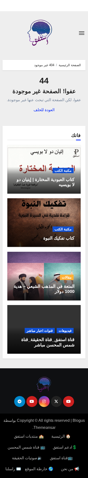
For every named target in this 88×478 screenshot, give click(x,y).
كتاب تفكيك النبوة (59, 238)
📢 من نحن (70, 469)
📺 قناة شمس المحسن (26, 447)
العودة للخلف (44, 110)
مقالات (67, 277)
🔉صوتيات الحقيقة (27, 458)
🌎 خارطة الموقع (39, 469)
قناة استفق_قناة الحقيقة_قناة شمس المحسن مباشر (48, 342)
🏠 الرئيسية (61, 436)
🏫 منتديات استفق (29, 436)
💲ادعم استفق (65, 447)
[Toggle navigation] (82, 33)
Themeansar (44, 427)
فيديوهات (65, 331)
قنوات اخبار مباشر (40, 331)
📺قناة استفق (61, 458)
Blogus (79, 420)
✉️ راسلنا (13, 469)
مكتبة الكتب (63, 170)
